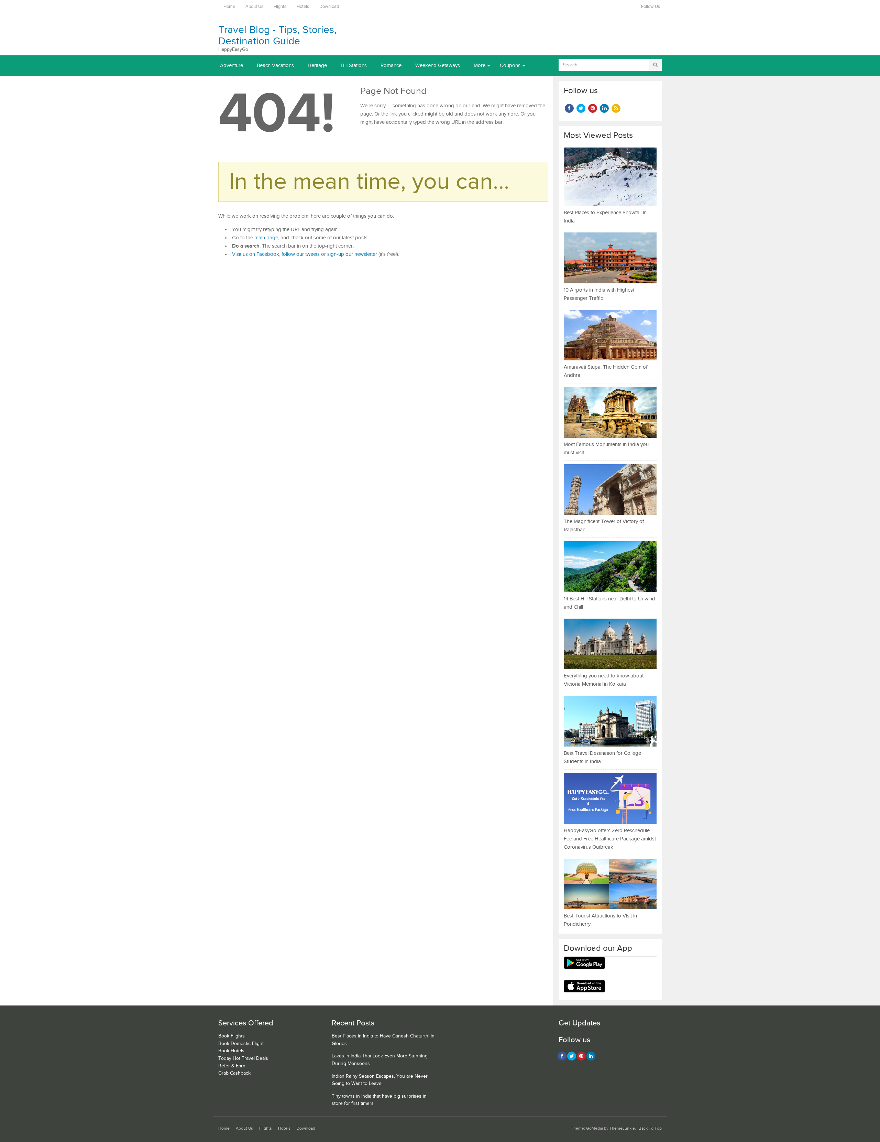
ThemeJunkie (622, 1128)
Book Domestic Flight (241, 1043)
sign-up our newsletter (352, 254)
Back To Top (650, 1128)
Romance (391, 65)
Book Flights (231, 1036)
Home (229, 6)
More (479, 65)
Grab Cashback (234, 1073)
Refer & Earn (231, 1066)
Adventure (231, 65)
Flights (280, 6)
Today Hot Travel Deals (243, 1058)
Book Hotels (231, 1051)
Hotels (303, 6)
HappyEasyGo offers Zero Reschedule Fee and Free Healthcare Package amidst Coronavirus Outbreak (610, 839)
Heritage (317, 65)
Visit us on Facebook (255, 254)
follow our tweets (301, 254)
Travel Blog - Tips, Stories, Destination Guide (277, 35)
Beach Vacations (275, 65)
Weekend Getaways (437, 65)
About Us (254, 6)
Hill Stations (354, 65)
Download (329, 6)
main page (266, 238)
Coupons (510, 65)
